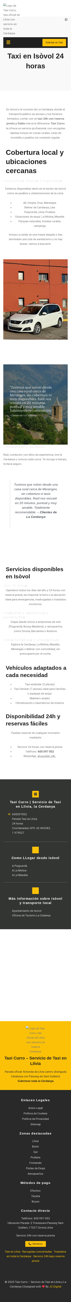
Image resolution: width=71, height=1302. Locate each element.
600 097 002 (46, 751)
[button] (17, 42)
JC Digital (55, 1286)
